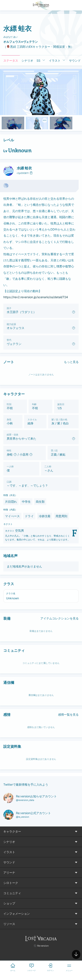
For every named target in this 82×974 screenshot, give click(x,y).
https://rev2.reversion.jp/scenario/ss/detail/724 (35, 297)
